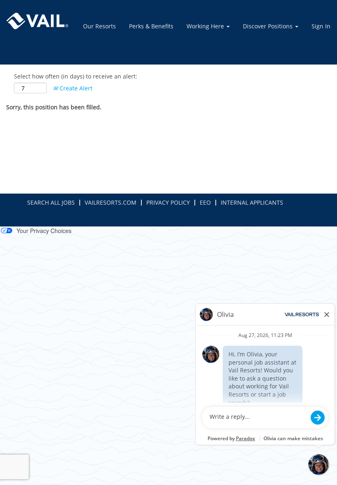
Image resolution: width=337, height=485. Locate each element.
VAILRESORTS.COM (110, 202)
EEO (205, 202)
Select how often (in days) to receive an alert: (75, 76)
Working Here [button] (206, 26)
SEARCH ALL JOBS (51, 202)
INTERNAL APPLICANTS (252, 202)
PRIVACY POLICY (168, 202)
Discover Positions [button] (268, 26)
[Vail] (37, 21)
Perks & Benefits (151, 26)
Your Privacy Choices (44, 230)
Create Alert (75, 88)
